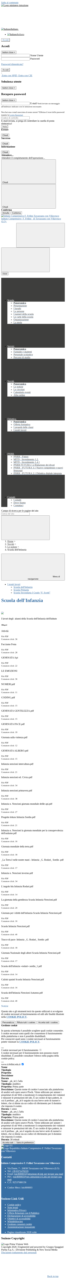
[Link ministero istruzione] (14, 5)
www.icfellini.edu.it (11, 1064)
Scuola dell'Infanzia (23, 587)
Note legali (12, 1207)
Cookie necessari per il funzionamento (20, 1050)
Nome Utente (36, 55)
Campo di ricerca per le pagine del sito (19, 510)
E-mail (33, 103)
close (4, 274)
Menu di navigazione (44, 577)
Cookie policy (14, 1204)
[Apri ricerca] (40, 235)
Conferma (16, 213)
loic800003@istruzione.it (38, 1174)
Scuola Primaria (21, 590)
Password (35, 58)
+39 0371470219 (20, 1171)
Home (10, 541)
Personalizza (8, 1022)
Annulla (5, 213)
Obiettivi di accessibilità (18, 1218)
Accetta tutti (48, 1022)
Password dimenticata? (12, 64)
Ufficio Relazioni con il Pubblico (23, 1213)
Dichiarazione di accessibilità (21, 1216)
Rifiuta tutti (26, 1022)
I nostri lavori (13, 584)
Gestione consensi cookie (19, 1224)
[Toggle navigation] (25, 260)
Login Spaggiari (16, 115)
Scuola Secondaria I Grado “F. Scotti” (32, 592)
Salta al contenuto (9, 2)
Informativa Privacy (17, 1210)
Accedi (5, 40)
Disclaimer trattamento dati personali (19, 1252)
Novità (10, 544)
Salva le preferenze (25, 1142)
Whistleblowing (15, 1221)
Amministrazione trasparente (21, 1227)
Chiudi (5, 135)
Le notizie (12, 547)
